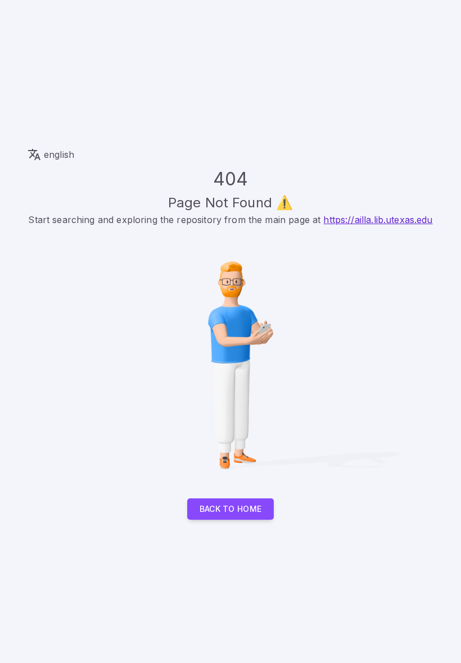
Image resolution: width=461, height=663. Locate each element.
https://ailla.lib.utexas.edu (377, 219)
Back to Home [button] (231, 509)
